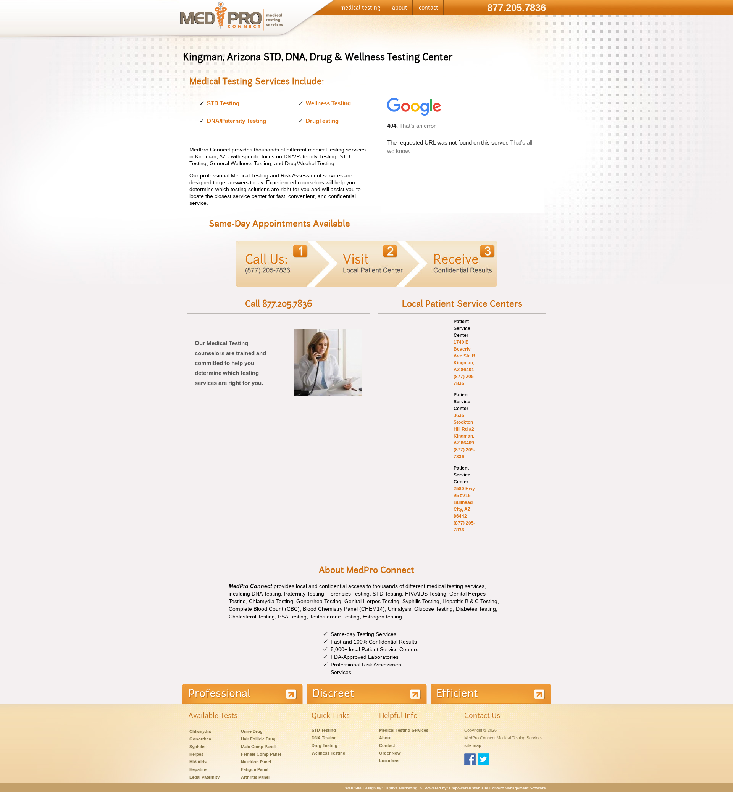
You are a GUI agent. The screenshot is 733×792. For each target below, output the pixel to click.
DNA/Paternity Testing (236, 121)
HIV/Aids (198, 762)
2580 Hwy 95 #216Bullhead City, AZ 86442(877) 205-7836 (464, 509)
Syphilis (197, 746)
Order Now (390, 753)
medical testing (360, 7)
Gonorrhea (200, 739)
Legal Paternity (204, 777)
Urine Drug (252, 731)
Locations (389, 760)
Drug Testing (324, 745)
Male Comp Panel (258, 746)
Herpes (196, 754)
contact (428, 7)
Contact (387, 745)
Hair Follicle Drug (258, 739)
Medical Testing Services (403, 730)
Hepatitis (198, 769)
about (399, 7)
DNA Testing (324, 738)
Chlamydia (200, 731)
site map (472, 745)
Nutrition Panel (256, 762)
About (385, 738)
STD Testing (223, 103)
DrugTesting (322, 121)
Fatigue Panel (254, 769)
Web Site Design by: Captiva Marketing (381, 788)
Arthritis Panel (255, 777)
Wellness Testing (328, 103)
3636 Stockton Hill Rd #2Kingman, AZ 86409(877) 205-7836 (464, 436)
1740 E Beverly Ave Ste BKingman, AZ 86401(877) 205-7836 (464, 363)
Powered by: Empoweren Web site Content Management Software (485, 788)
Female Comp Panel (261, 754)
